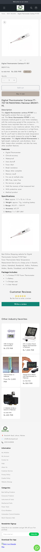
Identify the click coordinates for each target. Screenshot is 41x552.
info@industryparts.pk (11, 439)
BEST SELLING (11, 14)
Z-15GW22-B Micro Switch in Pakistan (10, 409)
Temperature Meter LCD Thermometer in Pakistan (29, 376)
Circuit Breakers (7, 510)
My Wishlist (5, 453)
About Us (4, 467)
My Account (5, 456)
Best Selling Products (8, 492)
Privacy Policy (6, 475)
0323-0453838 (9, 442)
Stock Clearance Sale (8, 518)
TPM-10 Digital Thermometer (8, 344)
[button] (4, 8)
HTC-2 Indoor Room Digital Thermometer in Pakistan (29, 345)
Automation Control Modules (11, 514)
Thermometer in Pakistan (9, 375)
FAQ (3, 464)
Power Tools (5, 507)
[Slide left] (16, 60)
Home (3, 14)
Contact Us (5, 460)
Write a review (20, 304)
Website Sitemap (7, 482)
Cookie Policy (6, 478)
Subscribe (34, 534)
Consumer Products (8, 496)
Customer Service (7, 471)
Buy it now (21, 94)
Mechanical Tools (7, 503)
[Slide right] (25, 60)
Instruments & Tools (8, 499)
